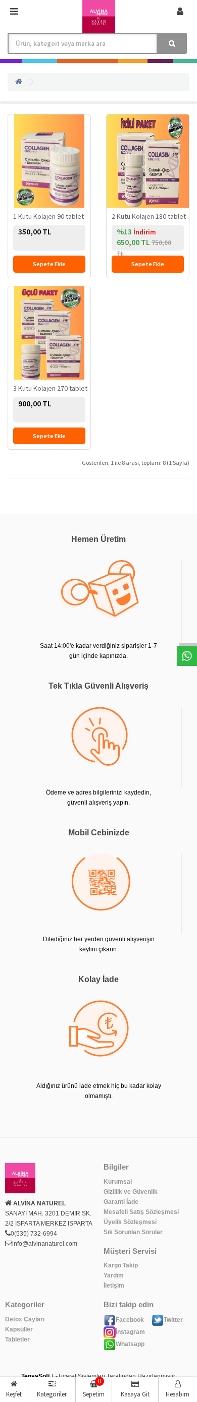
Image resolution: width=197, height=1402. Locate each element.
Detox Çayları (24, 1319)
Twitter (173, 1319)
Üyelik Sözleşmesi (130, 1222)
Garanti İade (121, 1201)
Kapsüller (19, 1329)
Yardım (114, 1275)
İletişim (114, 1285)
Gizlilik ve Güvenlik (131, 1191)
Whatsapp (130, 1344)
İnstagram (130, 1331)
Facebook (130, 1319)
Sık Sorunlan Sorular (133, 1232)
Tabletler (17, 1339)
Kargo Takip (121, 1265)
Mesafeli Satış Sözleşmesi (141, 1211)
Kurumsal (118, 1181)
